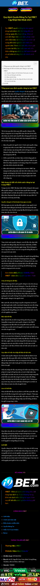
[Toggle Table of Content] (34, 63)
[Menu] (37, 3)
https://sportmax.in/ (20, 551)
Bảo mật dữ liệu (11, 77)
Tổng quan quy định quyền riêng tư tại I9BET (17, 66)
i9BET (18, 546)
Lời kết (6, 83)
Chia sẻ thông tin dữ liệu (14, 75)
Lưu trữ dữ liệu (11, 81)
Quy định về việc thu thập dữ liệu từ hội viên (19, 79)
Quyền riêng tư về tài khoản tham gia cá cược (20, 73)
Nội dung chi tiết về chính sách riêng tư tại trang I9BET (18, 70)
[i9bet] (20, 3)
